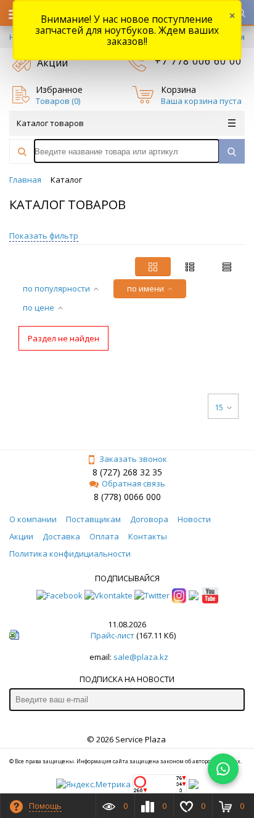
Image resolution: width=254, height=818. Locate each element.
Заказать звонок (133, 458)
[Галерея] (190, 266)
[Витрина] (153, 266)
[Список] (227, 266)
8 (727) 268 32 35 (127, 472)
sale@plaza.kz (140, 656)
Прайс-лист (112, 635)
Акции (52, 62)
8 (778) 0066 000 (127, 496)
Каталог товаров (50, 123)
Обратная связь (133, 483)
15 (219, 407)
